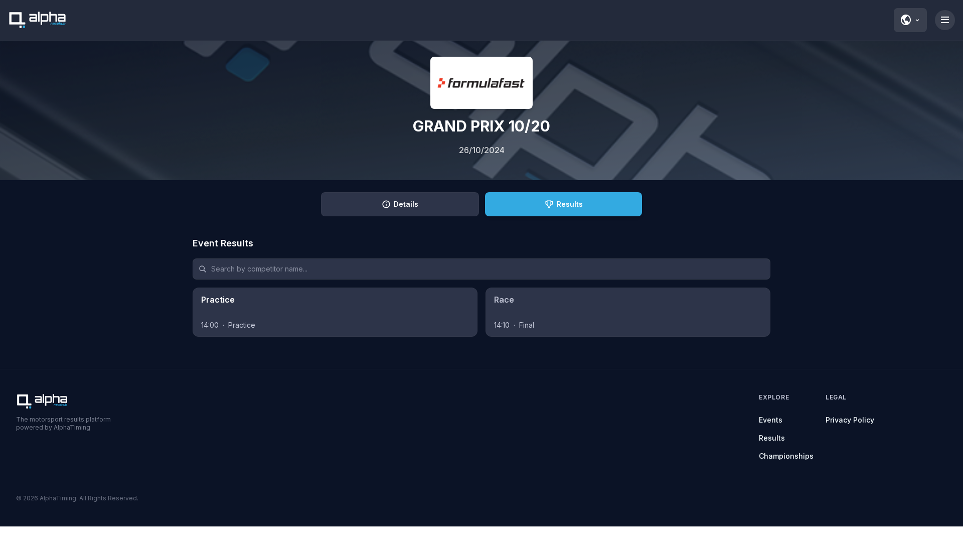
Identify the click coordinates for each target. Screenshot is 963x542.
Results (772, 438)
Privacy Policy (850, 420)
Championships (786, 456)
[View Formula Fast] (481, 83)
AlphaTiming (58, 498)
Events (770, 420)
